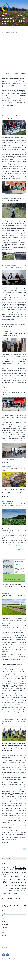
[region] (14, 187)
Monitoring (24, 888)
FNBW (4, 14)
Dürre (3, 872)
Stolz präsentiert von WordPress (16, 958)
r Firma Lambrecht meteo (19, 221)
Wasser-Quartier (22, 896)
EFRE (14, 872)
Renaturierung (14, 891)
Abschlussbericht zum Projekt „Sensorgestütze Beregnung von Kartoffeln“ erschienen (14, 505)
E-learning (8, 872)
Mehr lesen (14, 109)
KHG (25, 882)
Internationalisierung (15, 882)
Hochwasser (22, 879)
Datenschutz (5, 958)
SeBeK (3, 930)
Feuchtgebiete (5, 874)
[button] (3, 187)
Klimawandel (8, 885)
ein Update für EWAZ (8, 39)
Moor (3, 890)
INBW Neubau (5, 924)
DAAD (3, 869)
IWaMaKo (4, 927)
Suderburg (6, 893)
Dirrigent (4, 913)
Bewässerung (20, 867)
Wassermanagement (11, 898)
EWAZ (3, 918)
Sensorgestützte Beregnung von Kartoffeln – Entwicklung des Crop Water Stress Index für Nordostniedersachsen (14, 586)
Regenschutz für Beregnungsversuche (11, 659)
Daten (7, 869)
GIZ (15, 879)
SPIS (3, 932)
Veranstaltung (20, 893)
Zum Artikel (5, 496)
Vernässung (5, 896)
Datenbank (11, 869)
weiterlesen (5, 387)
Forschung (6, 879)
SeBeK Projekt (15, 632)
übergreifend (5, 935)
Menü (14, 27)
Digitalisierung (18, 869)
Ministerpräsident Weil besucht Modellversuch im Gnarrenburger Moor (14, 721)
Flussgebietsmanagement (10, 876)
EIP (18, 872)
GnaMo (4, 921)
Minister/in (18, 888)
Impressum (5, 947)
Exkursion (23, 872)
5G (2, 867)
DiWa (24, 869)
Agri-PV (6, 867)
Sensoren (22, 891)
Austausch (11, 867)
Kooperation (20, 885)
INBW (4, 882)
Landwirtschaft (7, 888)
